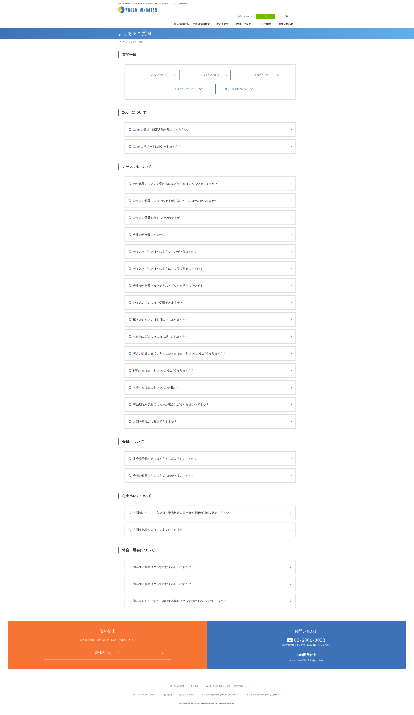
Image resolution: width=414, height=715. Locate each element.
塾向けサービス (245, 16)
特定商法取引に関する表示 (143, 694)
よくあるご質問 (177, 686)
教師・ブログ (243, 23)
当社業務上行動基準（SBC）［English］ (265, 694)
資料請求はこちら (108, 653)
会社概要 (195, 686)
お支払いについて (184, 88)
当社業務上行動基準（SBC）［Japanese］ (221, 694)
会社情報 (266, 23)
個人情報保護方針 (186, 694)
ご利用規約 (167, 694)
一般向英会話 (221, 23)
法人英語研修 (181, 23)
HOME (121, 42)
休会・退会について (236, 88)
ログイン (265, 16)
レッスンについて (210, 75)
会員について (261, 75)
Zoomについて (159, 75)
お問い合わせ (286, 23)
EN (286, 16)
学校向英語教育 (201, 23)
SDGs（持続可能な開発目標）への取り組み (225, 686)
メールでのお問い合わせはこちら (306, 657)
